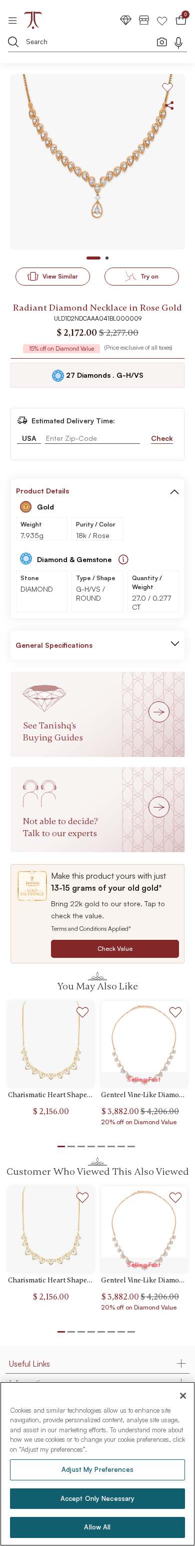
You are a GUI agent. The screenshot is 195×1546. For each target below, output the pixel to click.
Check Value (115, 948)
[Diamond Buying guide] (123, 560)
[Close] (183, 1396)
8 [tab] (131, 1332)
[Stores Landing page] (144, 20)
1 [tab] (61, 1332)
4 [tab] (91, 1332)
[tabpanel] (97, 161)
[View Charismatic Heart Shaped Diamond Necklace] (51, 1044)
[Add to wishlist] (83, 1013)
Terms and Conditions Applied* (91, 928)
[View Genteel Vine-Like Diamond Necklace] (144, 1044)
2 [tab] (71, 1332)
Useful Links (29, 1364)
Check (162, 438)
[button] (174, 491)
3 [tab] (81, 1332)
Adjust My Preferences (98, 1469)
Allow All (97, 1527)
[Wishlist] (162, 20)
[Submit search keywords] (14, 41)
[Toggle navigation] (16, 20)
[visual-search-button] (162, 41)
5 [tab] (101, 1332)
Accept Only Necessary (97, 1498)
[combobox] (90, 43)
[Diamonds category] (126, 20)
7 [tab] (121, 1332)
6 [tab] (111, 1332)
